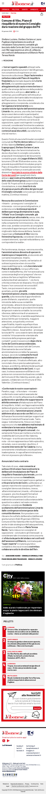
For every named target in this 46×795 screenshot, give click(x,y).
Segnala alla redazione (16, 784)
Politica (13, 13)
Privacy (27, 784)
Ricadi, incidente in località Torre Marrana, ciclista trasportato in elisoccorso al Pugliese (23, 680)
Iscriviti (37, 708)
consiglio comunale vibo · (32, 556)
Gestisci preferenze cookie (20, 786)
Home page (5, 13)
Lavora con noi (34, 786)
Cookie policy (35, 784)
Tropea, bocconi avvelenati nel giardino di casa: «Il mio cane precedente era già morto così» (23, 668)
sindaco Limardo (35, 559)
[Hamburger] (3, 4)
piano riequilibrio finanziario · (15, 559)
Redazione (6, 784)
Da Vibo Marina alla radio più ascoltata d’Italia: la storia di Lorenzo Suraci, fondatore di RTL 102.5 (22, 656)
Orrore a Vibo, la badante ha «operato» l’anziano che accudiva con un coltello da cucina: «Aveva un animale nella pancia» (23, 631)
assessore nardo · (13, 556)
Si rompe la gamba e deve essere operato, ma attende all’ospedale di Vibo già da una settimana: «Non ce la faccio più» (23, 643)
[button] (41, 14)
